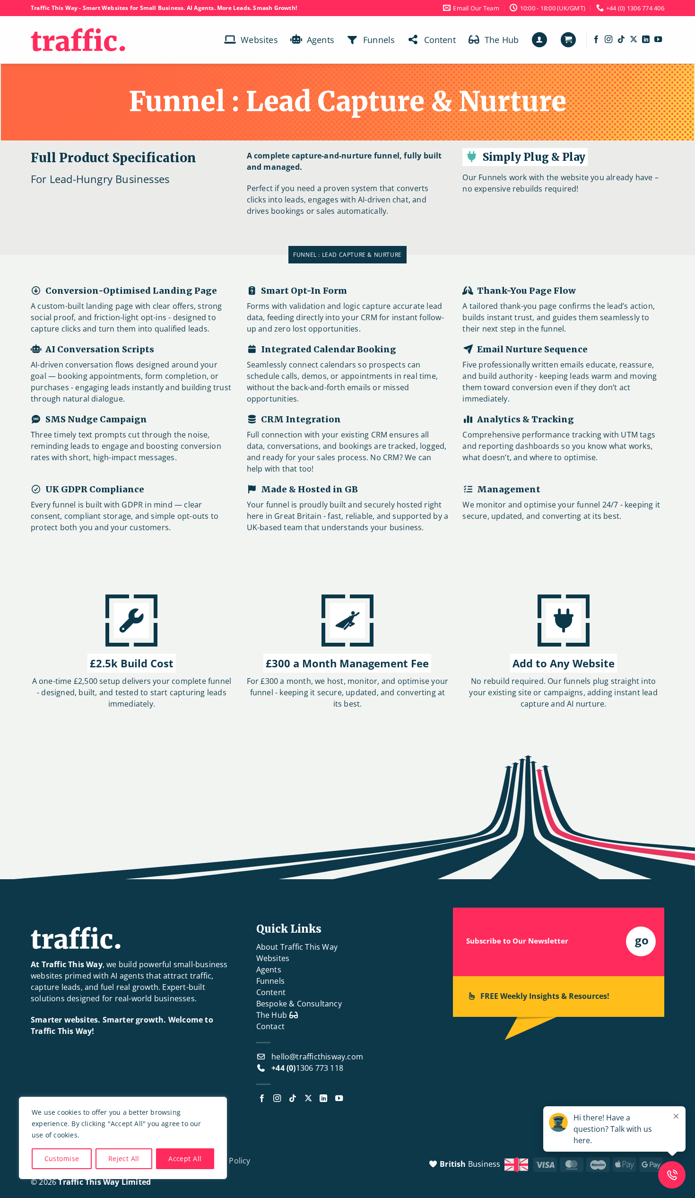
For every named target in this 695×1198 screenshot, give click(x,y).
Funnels (379, 39)
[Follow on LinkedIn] (646, 39)
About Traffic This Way (297, 947)
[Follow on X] (633, 39)
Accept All (184, 1158)
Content (440, 39)
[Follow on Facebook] (596, 39)
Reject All (123, 1158)
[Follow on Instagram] (608, 39)
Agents (320, 39)
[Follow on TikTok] (621, 39)
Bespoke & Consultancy (299, 1003)
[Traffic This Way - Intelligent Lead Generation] (78, 39)
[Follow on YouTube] (658, 39)
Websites (259, 39)
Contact (270, 1026)
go (642, 940)
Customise (61, 1158)
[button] (539, 40)
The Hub (502, 39)
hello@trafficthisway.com (317, 1056)
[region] (123, 1138)
